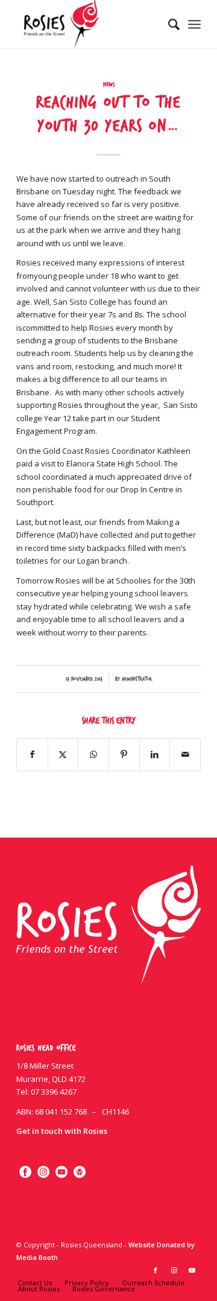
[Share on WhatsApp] (93, 754)
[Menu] (194, 24)
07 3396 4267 (54, 1091)
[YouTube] (61, 1172)
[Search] (168, 24)
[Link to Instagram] (174, 1270)
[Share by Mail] (185, 754)
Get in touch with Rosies (61, 1130)
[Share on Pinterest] (124, 754)
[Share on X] (63, 754)
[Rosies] (90, 24)
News (109, 85)
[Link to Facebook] (155, 1270)
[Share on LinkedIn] (155, 754)
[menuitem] (168, 24)
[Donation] (80, 1172)
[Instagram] (43, 1172)
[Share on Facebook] (32, 754)
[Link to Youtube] (192, 1270)
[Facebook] (25, 1172)
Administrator (137, 679)
